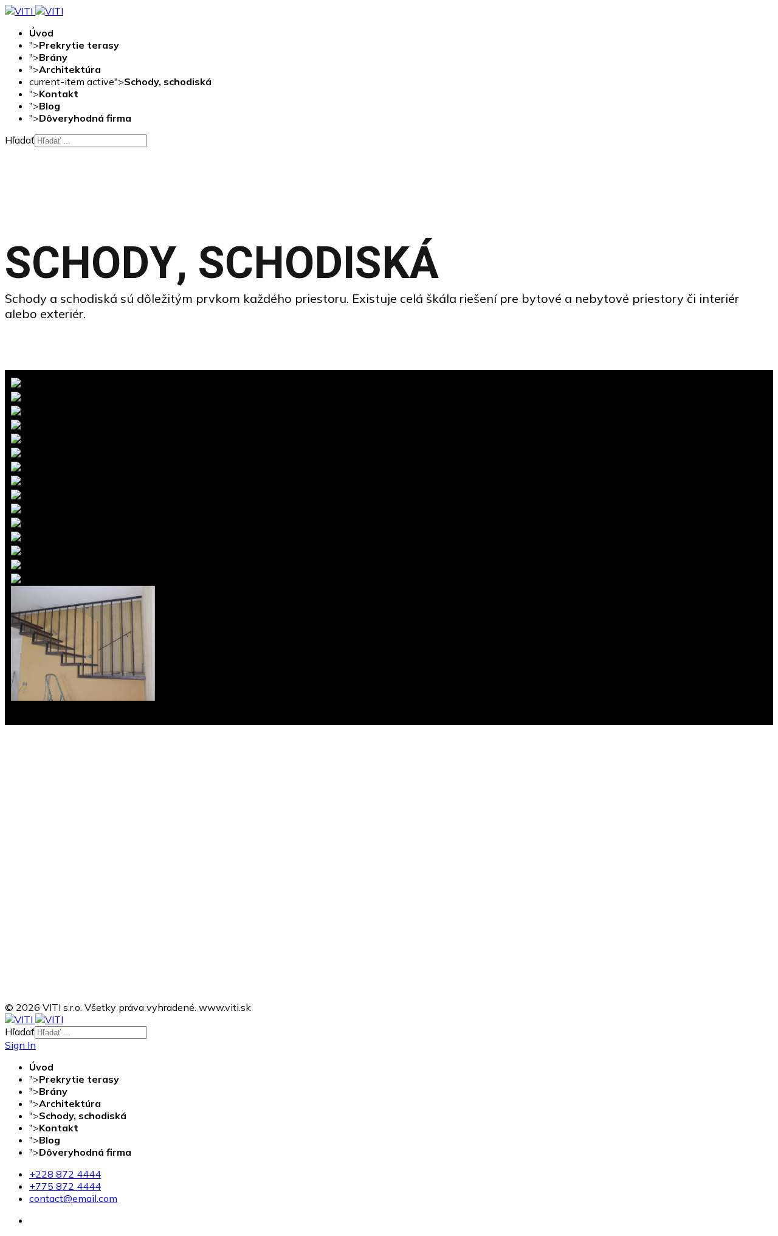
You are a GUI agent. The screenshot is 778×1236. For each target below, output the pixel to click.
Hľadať (20, 140)
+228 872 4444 (65, 1174)
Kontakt (58, 94)
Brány (53, 57)
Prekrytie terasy (79, 45)
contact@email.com (73, 1198)
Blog (49, 106)
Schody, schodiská (168, 81)
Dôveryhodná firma (85, 118)
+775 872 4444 (65, 1186)
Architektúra (70, 69)
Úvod (41, 33)
